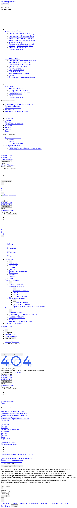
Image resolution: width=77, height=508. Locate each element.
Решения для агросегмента (10, 417)
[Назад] (10, 261)
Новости (8, 120)
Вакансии (8, 122)
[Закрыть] (2, 236)
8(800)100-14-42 (6, 155)
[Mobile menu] (2, 193)
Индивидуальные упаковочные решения (19, 104)
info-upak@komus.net (8, 165)
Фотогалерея (9, 125)
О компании (9, 118)
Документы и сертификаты (14, 124)
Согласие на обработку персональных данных (16, 458)
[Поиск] (2, 183)
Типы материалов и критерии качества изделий (25, 149)
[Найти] (8, 496)
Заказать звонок (6, 161)
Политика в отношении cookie (11, 462)
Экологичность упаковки (17, 147)
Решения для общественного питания (14, 415)
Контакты (8, 127)
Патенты (8, 129)
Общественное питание (13, 108)
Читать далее (16, 477)
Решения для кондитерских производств (14, 413)
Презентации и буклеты (17, 143)
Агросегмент (9, 110)
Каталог (11, 140)
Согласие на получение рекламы (12, 460)
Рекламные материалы (13, 138)
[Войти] (2, 186)
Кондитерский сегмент (13, 106)
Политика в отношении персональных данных (17, 454)
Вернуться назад (6, 372)
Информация (5, 439)
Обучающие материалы (13, 145)
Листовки (12, 141)
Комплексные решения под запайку (17, 111)
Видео (7, 131)
